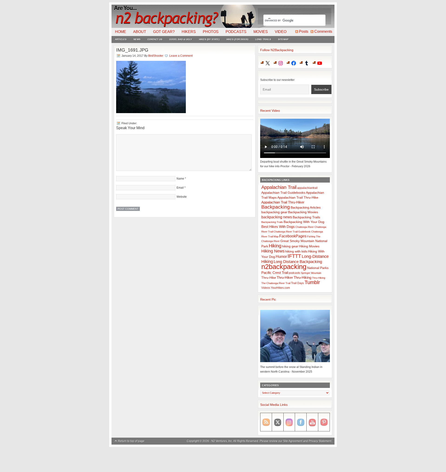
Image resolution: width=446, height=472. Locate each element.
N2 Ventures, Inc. (222, 441)
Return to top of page (131, 441)
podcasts (294, 273)
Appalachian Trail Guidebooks (283, 192)
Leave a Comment (181, 55)
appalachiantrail (307, 188)
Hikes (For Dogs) (237, 39)
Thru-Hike (268, 277)
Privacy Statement (320, 441)
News (137, 39)
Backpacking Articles (306, 207)
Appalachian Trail (278, 187)
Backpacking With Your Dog (304, 222)
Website (182, 196)
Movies (260, 32)
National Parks (317, 268)
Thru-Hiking (302, 277)
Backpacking (275, 207)
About (139, 32)
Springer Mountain (311, 273)
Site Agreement (292, 441)
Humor (281, 257)
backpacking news (276, 217)
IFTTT (294, 256)
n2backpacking (283, 266)
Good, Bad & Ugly (180, 39)
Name (180, 178)
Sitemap (283, 39)
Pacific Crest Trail (274, 273)
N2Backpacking (184, 16)
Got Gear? (164, 32)
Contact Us (155, 39)
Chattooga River (304, 227)
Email (180, 187)
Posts (303, 31)
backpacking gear (274, 212)
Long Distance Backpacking (298, 261)
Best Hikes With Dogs (278, 227)
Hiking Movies (309, 246)
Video (280, 32)
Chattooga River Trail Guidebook (292, 231)
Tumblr (312, 282)
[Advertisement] (223, 459)
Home (120, 32)
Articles (121, 39)
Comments (323, 31)
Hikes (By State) (209, 39)
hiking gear (290, 246)
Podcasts (236, 32)
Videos (265, 287)
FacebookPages (292, 236)
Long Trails (263, 39)
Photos (211, 32)
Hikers (189, 32)
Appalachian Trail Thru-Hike (297, 197)
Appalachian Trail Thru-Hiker (282, 202)
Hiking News (273, 251)
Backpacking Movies (303, 212)
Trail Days (297, 283)
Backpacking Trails (306, 217)
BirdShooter (155, 55)
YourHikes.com (280, 287)
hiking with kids (296, 251)
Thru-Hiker (285, 277)
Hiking (275, 245)
